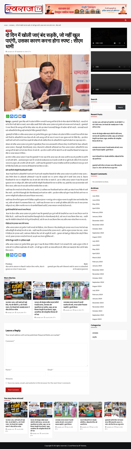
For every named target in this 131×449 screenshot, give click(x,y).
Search (94, 99)
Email (50, 370)
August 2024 (97, 286)
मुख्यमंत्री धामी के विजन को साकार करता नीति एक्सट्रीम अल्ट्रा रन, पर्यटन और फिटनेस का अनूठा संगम (107, 166)
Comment (10, 341)
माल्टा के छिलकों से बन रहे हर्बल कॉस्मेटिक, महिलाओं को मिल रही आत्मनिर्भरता (108, 157)
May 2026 (95, 204)
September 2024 (98, 282)
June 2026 (96, 200)
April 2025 (96, 253)
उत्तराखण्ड (9, 31)
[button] (125, 20)
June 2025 (96, 245)
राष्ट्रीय (94, 337)
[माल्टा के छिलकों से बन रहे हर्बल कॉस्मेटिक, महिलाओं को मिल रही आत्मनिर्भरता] (90, 409)
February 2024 (97, 294)
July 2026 (95, 196)
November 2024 (98, 274)
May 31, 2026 (77, 310)
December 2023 (98, 303)
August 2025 (97, 237)
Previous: (25, 266)
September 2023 (98, 315)
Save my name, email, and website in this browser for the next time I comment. (39, 383)
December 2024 (98, 270)
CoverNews (72, 446)
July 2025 (95, 241)
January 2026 (97, 216)
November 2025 (98, 224)
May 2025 (95, 249)
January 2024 (97, 298)
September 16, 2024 (22, 51)
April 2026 (96, 208)
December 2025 (98, 220)
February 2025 (97, 261)
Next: (68, 266)
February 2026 (97, 212)
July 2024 (95, 290)
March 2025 (96, 257)
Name (9, 370)
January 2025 (97, 266)
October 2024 (97, 278)
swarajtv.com (10, 51)
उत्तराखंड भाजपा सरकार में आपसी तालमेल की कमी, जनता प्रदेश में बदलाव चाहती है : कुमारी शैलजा (75, 305)
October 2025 (97, 229)
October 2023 (97, 311)
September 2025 (98, 233)
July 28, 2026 (20, 312)
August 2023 (97, 319)
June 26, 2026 (49, 317)
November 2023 (98, 307)
